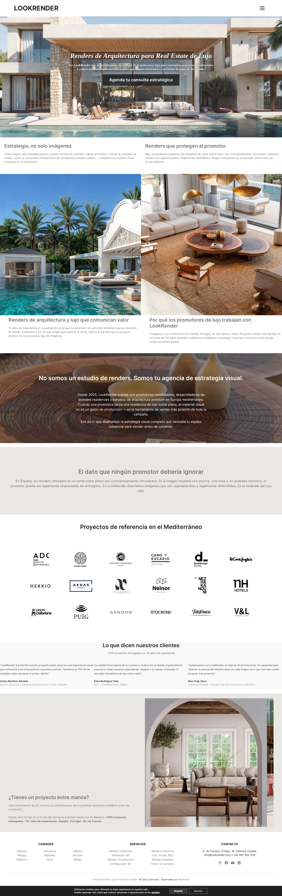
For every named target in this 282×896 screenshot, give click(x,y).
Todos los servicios (163, 863)
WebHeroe (184, 879)
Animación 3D (120, 855)
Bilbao (78, 859)
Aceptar (178, 890)
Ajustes (198, 890)
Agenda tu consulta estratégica (141, 79)
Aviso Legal (111, 879)
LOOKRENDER (36, 8)
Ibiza (50, 859)
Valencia (22, 851)
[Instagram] (220, 863)
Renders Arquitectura (121, 859)
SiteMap (133, 879)
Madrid (77, 851)
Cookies (122, 879)
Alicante (78, 855)
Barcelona (50, 851)
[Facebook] (226, 863)
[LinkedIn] (239, 863)
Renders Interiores (162, 851)
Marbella (50, 855)
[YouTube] (233, 863)
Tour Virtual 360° (162, 855)
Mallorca (21, 859)
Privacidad (98, 879)
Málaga (21, 855)
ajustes (155, 892)
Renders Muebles (162, 859)
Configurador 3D (120, 863)
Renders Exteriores (120, 851)
